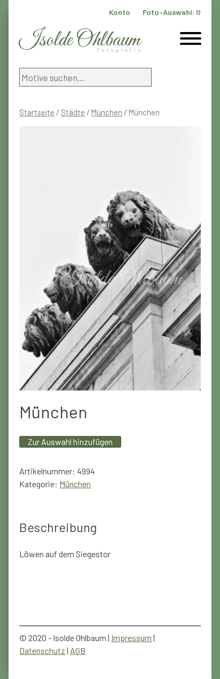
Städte (73, 112)
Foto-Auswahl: (172, 12)
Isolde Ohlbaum (79, 40)
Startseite (36, 112)
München (106, 112)
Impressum (131, 638)
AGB (77, 650)
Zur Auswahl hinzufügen (70, 441)
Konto (119, 12)
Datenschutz (42, 650)
